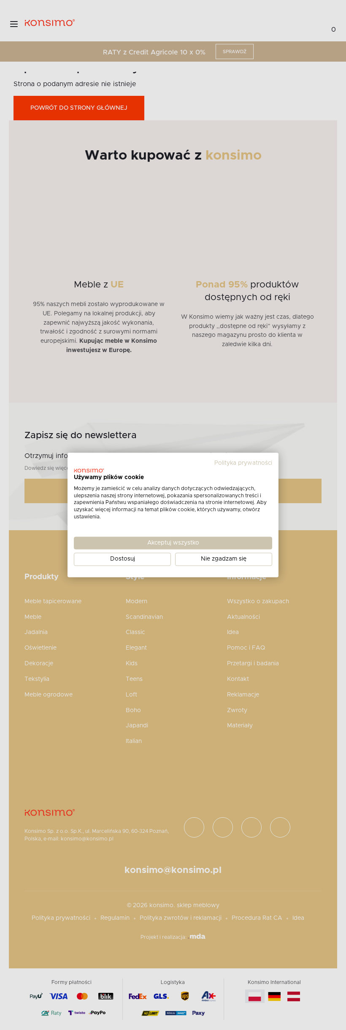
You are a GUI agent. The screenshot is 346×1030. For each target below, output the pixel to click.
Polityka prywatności (243, 463)
